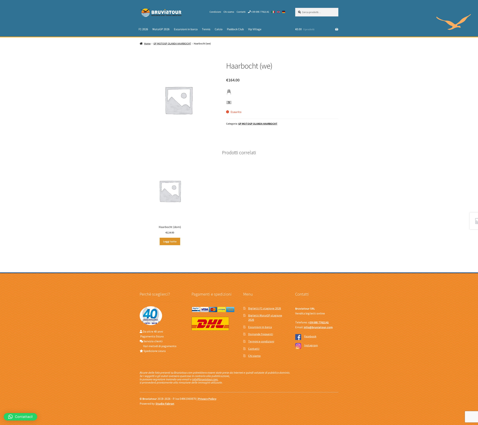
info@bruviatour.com (205, 379)
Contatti (241, 11)
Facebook (310, 336)
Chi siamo (229, 11)
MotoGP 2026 (161, 29)
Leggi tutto (169, 241)
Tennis (206, 29)
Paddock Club (235, 29)
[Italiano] (273, 11)
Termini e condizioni (261, 341)
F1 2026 (143, 29)
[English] (278, 11)
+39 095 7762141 (260, 11)
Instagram (311, 345)
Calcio (219, 29)
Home (147, 43)
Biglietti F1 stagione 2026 (264, 308)
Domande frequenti (260, 334)
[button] (20, 417)
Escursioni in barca (186, 29)
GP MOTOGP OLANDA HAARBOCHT (172, 43)
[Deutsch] (283, 11)
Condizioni (215, 11)
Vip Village (254, 29)
